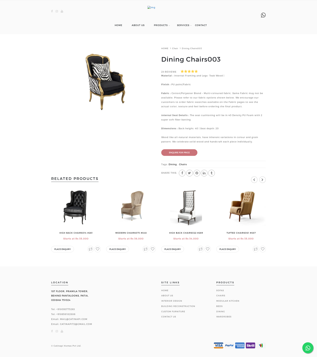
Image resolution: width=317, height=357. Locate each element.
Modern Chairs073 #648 (131, 233)
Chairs (182, 164)
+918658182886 (65, 314)
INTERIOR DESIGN (171, 301)
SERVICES (183, 25)
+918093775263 (65, 309)
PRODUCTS (161, 25)
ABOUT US (138, 25)
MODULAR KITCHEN (227, 301)
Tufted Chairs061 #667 (241, 233)
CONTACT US (168, 316)
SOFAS (220, 290)
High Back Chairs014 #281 (76, 233)
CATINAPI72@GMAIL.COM (76, 324)
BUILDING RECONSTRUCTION (178, 306)
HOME (118, 25)
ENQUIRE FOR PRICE (179, 152)
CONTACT (201, 25)
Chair (175, 48)
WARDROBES (224, 316)
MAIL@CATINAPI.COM (73, 319)
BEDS (219, 306)
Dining (173, 164)
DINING (220, 311)
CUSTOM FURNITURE (173, 311)
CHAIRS (220, 295)
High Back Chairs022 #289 (186, 233)
